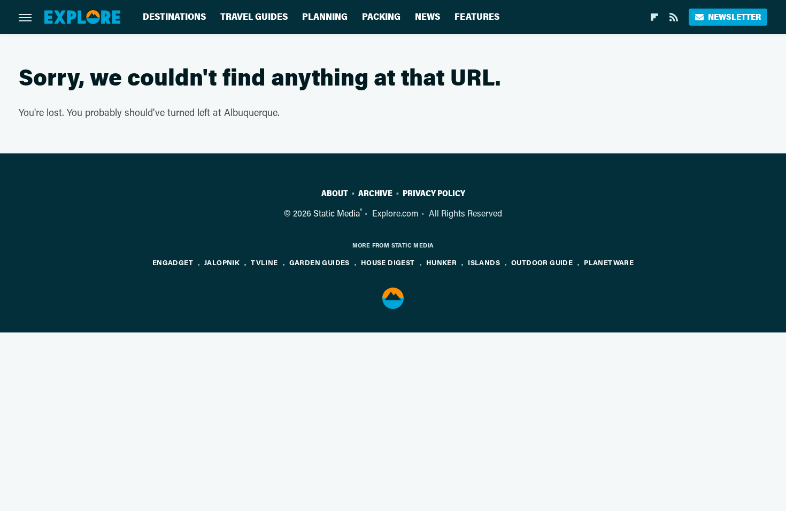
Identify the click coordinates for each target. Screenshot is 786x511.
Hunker (441, 262)
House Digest (388, 262)
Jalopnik (222, 262)
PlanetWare (609, 262)
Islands (484, 262)
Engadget (172, 262)
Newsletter (734, 17)
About (334, 193)
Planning (325, 16)
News (427, 16)
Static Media (336, 213)
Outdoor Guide (542, 262)
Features (476, 16)
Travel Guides (254, 16)
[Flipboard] (654, 17)
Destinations (174, 16)
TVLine (264, 262)
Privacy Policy (434, 193)
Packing (381, 16)
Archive (375, 193)
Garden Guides (319, 262)
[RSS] (673, 17)
